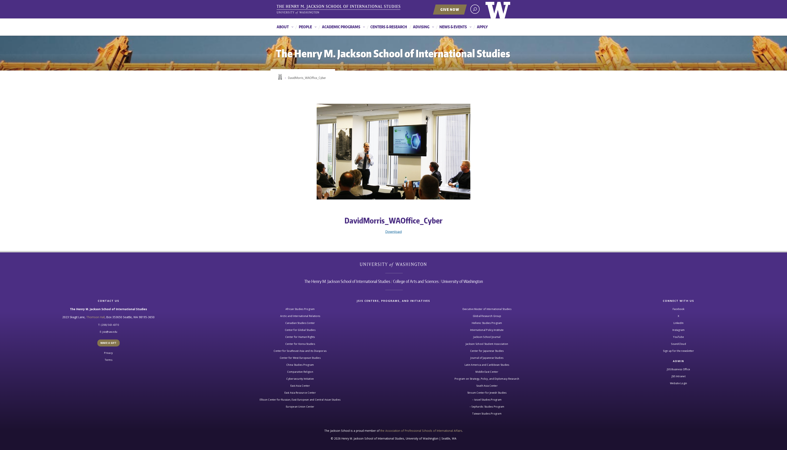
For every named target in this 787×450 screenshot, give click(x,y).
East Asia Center (300, 385)
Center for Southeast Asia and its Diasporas (300, 351)
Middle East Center (486, 372)
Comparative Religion (300, 372)
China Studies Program (300, 365)
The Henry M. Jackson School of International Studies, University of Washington (339, 10)
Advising (421, 26)
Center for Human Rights (300, 337)
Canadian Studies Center (300, 323)
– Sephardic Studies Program (487, 406)
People (305, 26)
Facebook (679, 309)
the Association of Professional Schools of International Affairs (421, 431)
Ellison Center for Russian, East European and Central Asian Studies (300, 399)
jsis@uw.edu (109, 332)
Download (393, 231)
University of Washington (498, 9)
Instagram (678, 330)
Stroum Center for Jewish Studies (487, 392)
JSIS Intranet (679, 376)
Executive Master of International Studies (487, 309)
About (283, 26)
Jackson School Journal (486, 337)
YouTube (678, 337)
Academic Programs (341, 26)
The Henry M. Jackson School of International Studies (347, 281)
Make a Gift (108, 343)
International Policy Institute (487, 330)
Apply (482, 26)
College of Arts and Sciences (416, 281)
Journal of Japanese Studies (486, 358)
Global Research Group (487, 316)
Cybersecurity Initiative (300, 379)
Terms (108, 360)
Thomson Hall (95, 317)
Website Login (678, 383)
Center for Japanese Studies (487, 351)
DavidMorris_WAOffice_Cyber (307, 78)
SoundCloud (678, 344)
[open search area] (475, 9)
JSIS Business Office (678, 369)
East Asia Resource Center (300, 392)
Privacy (108, 353)
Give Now (449, 9)
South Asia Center (487, 385)
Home (280, 77)
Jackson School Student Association (487, 344)
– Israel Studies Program (487, 399)
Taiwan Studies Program (487, 413)
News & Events (453, 26)
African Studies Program (300, 309)
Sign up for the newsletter (678, 351)
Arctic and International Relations (300, 316)
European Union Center (300, 406)
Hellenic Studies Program (487, 323)
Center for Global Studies (300, 330)
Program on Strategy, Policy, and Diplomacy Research (487, 379)
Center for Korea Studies (300, 344)
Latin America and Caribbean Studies (487, 365)
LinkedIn (678, 323)
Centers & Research (388, 26)
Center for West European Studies (300, 358)
